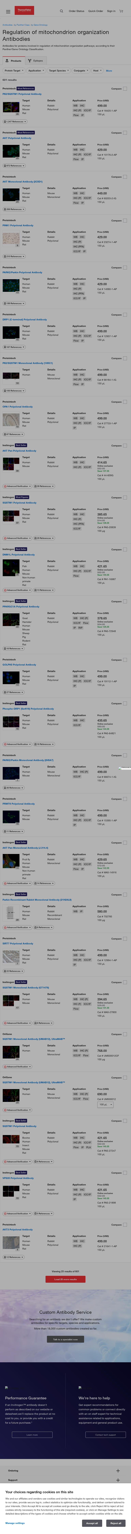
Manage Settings (15, 1523)
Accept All (92, 1523)
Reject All (116, 1523)
